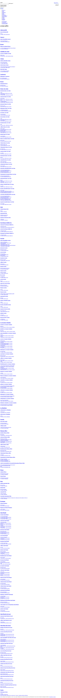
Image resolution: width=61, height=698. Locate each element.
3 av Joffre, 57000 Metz (3, 490)
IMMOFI (1, 334)
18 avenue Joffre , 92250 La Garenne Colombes (7, 356)
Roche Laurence (2, 255)
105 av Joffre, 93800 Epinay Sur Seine (5, 106)
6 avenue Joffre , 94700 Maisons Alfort (5, 442)
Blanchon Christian (3, 259)
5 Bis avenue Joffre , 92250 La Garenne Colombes (7, 369)
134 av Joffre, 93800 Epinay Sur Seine (5, 132)
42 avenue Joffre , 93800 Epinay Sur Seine (6, 99)
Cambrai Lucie (2, 411)
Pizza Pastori (2, 617)
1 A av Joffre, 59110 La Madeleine (5, 412)
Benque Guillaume (3, 551)
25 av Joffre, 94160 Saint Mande (5, 592)
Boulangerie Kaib (2, 85)
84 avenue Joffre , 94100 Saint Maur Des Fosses (7, 647)
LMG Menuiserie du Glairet (4, 473)
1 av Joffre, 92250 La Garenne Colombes (6, 352)
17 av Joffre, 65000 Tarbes (4, 694)
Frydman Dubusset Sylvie (4, 673)
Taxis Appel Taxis (2, 114)
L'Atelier (1, 373)
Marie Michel (2, 434)
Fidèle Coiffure (2, 128)
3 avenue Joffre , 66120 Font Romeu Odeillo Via (7, 227)
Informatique (4, 12)
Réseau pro (3, 10)
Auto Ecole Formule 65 (3, 423)
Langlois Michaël (2, 596)
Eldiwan (1, 157)
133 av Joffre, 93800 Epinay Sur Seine (5, 166)
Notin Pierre (2, 367)
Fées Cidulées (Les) (3, 310)
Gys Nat (1, 547)
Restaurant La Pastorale (3, 438)
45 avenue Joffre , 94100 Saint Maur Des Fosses (7, 641)
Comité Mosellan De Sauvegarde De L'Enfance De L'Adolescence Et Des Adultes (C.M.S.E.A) (13, 497)
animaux (3, 17)
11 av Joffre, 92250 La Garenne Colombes (6, 341)
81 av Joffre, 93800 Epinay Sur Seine (5, 149)
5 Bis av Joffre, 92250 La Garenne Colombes (6, 360)
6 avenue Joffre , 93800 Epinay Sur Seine (6, 93)
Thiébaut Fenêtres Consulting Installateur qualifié (7, 293)
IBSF (1, 466)
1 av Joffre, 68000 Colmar (4, 63)
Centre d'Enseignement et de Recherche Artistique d (7, 66)
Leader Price (2, 181)
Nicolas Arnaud (2, 345)
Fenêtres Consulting (3, 272)
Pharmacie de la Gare (3, 249)
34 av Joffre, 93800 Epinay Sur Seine (5, 110)
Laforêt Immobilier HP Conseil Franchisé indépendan (7, 245)
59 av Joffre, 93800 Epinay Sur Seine (5, 172)
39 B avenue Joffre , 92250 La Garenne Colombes (7, 327)
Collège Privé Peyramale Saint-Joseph (5, 427)
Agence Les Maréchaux (3, 242)
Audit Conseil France (3, 161)
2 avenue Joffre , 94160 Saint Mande (5, 558)
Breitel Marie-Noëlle (3, 450)
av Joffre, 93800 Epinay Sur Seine (5, 115)
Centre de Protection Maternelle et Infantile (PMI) (7, 365)
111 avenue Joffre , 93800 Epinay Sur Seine (6, 125)
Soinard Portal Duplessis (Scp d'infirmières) (6, 404)
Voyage (3, 18)
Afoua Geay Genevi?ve (3, 537)
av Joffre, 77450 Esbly (3, 211)
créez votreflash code (57, 5)
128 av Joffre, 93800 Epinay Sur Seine (5, 200)
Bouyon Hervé (2, 381)
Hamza (1, 646)
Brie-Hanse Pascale (3, 652)
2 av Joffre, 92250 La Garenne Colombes (6, 362)
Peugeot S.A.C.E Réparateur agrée (5, 199)
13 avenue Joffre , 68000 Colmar (5, 67)
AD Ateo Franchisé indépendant (4, 196)
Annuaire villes (8, 695)
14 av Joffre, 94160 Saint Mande (5, 584)
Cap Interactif (2, 391)
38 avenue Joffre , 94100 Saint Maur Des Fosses (7, 634)
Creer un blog (4, 22)
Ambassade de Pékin (3, 522)
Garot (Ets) (1, 629)
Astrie (1, 118)
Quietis (1, 302)
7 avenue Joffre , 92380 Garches (5, 244)
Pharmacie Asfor (2, 105)
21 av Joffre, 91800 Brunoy (4, 48)
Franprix (1, 682)
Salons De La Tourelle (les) (4, 440)
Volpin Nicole (2, 597)
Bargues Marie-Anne (3, 531)
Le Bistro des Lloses (3, 226)
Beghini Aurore (2, 340)
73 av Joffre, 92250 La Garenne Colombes (6, 382)
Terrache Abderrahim (3, 387)
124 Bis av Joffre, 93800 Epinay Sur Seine (6, 186)
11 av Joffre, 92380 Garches (4, 250)
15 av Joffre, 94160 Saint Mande (5, 611)
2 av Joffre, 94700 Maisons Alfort (5, 459)
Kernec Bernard (2, 557)
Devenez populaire (4, 23)
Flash (1, 124)
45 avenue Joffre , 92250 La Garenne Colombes (7, 366)
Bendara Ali (2, 342)
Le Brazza (1, 525)
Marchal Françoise (3, 355)
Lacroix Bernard (2, 136)
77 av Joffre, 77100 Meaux (4, 474)
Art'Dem (1, 693)
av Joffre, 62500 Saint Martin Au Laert (5, 622)
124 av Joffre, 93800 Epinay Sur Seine (5, 119)
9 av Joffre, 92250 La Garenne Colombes (6, 392)
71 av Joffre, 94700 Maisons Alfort (5, 455)
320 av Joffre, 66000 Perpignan (4, 505)
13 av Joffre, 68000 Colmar (4, 71)
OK (0, 696)
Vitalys (1, 361)
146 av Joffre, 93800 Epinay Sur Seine (5, 162)
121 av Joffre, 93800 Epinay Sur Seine (5, 158)
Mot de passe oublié (3, 695)
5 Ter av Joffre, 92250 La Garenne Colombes (6, 378)
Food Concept (2, 98)
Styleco (1, 210)
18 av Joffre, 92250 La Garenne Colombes (6, 388)
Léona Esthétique (2, 561)
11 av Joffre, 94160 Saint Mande (5, 588)
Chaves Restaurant (3, 645)
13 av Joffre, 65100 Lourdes (4, 428)
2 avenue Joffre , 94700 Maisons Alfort (5, 439)
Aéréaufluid (2, 454)
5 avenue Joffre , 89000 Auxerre (4, 41)
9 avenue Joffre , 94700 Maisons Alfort (5, 451)
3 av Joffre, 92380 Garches (4, 290)
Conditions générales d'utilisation (23, 695)
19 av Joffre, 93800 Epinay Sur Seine (5, 176)
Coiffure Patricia (2, 446)
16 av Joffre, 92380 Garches (4, 264)
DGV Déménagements (3, 78)
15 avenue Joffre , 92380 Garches (5, 260)
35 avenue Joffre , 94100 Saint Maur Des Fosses (7, 649)
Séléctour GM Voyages (3, 285)
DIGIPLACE (2, 573)
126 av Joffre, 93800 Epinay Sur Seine (5, 182)
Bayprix (1, 180)
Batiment (3, 19)
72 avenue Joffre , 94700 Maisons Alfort (6, 435)
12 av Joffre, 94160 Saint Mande (5, 539)
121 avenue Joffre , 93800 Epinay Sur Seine (6, 100)
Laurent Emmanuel (3, 377)
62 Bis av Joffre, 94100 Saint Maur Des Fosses (7, 670)
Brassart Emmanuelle (3, 489)
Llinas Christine (2, 165)
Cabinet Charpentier (3, 493)
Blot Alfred (2, 330)
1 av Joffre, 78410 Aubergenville (5, 34)
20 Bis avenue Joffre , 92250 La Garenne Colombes (7, 331)
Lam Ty (1, 289)
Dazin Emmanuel (2, 253)
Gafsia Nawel (2, 538)
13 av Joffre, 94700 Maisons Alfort (5, 465)
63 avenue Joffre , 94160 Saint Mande (5, 524)
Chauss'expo (2, 219)
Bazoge (1, 33)
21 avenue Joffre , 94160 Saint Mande (5, 517)
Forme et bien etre (4, 15)
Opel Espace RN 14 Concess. (4, 171)
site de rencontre (4, 21)
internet (3, 11)
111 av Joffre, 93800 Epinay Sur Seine (5, 129)
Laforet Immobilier (3, 243)
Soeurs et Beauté (2, 669)
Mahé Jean (1, 326)
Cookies (17, 695)
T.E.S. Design (2, 203)
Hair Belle (1, 656)
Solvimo (1, 336)
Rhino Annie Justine (3, 686)
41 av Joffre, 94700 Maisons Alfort (5, 461)
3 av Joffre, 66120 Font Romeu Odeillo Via (6, 231)
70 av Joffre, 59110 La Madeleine (5, 416)
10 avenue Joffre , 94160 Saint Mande (5, 526)
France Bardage (2, 120)
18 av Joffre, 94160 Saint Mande (5, 562)
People (3, 13)
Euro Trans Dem (2, 351)
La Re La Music (2, 509)
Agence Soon (2, 571)
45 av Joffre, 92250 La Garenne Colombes (6, 386)
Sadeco (1, 665)
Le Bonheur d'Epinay (3, 101)
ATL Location (2, 190)
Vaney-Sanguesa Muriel (3, 62)
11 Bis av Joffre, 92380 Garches (4, 311)
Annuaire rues (13, 695)
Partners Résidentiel (3, 639)
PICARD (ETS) (2, 148)
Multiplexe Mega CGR (3, 144)
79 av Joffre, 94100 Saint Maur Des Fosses (6, 657)
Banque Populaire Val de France (4, 268)
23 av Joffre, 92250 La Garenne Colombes (6, 405)
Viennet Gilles (2, 553)
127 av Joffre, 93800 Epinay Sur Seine (5, 204)
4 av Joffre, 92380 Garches (4, 298)
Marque (3, 14)
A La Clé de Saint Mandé (4, 516)
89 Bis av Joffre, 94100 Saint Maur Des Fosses (7, 674)
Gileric (1, 92)
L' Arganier (2, 648)
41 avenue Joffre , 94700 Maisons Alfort (6, 441)
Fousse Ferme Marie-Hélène (4, 400)
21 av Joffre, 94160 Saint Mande (5, 568)
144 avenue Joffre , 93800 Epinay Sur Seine (6, 102)
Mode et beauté (4, 16)
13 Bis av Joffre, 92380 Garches (4, 281)
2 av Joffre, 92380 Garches (4, 277)
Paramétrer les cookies (52, 696)
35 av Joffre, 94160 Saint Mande (5, 572)
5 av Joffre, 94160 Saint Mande (4, 552)
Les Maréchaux (2, 276)
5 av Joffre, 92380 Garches (4, 273)
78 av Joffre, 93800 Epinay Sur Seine (5, 141)
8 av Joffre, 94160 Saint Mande (4, 532)
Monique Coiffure (2, 130)
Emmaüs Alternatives (3, 587)
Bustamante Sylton (3, 567)
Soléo (1, 563)
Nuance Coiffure (2, 131)
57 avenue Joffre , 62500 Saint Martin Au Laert (7, 618)
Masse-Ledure (2, 140)
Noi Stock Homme (3, 583)
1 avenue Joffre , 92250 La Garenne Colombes (7, 335)
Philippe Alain (2, 55)
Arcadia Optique (2, 610)
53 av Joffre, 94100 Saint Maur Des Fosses (6, 653)
